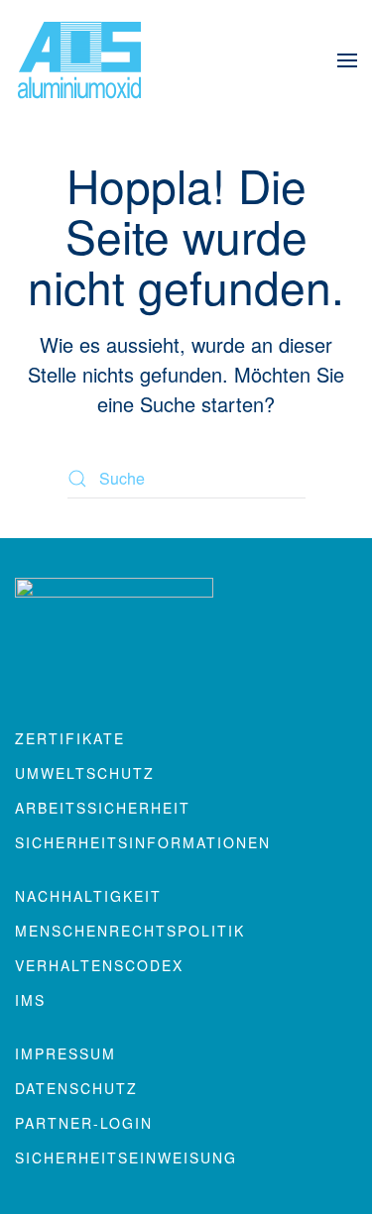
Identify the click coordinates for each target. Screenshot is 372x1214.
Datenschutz (76, 1088)
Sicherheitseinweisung (126, 1157)
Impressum (65, 1053)
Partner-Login (84, 1123)
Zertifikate (70, 738)
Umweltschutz (85, 773)
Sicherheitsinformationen (143, 842)
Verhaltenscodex (99, 965)
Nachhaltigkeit (88, 896)
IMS (30, 1000)
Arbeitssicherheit (102, 808)
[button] (347, 60)
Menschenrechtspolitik (130, 930)
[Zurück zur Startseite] (79, 60)
